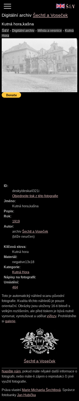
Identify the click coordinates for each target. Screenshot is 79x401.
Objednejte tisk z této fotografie (35, 196)
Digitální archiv (23, 30)
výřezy (51, 316)
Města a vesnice (49, 30)
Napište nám (11, 371)
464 (15, 287)
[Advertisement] (39, 139)
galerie (10, 321)
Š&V (5, 30)
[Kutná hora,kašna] (39, 65)
